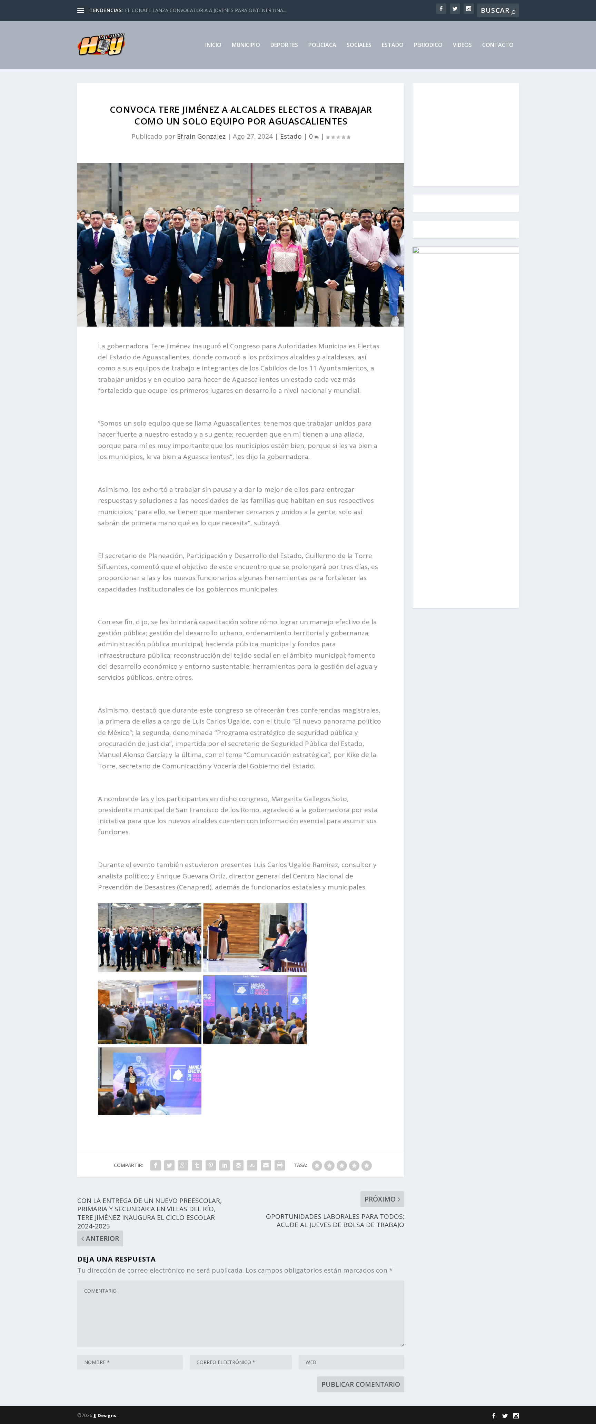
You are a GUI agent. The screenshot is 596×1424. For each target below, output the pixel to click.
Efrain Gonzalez (201, 136)
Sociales (359, 45)
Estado (393, 45)
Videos (462, 45)
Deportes (284, 45)
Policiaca (322, 45)
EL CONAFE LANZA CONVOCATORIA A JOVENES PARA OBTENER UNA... (205, 10)
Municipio (246, 45)
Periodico (428, 45)
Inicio (213, 45)
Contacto (498, 45)
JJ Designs (105, 1415)
